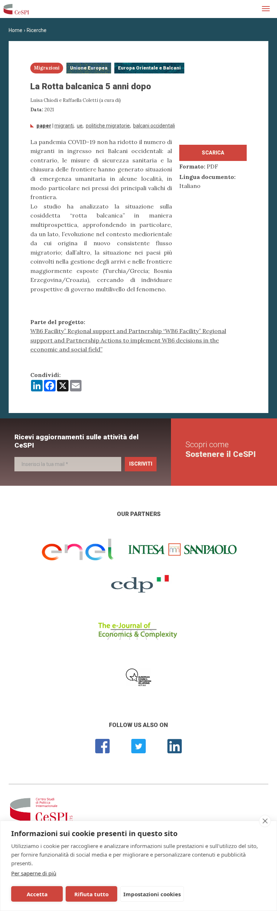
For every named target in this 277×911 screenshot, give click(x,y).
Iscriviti (140, 464)
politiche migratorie (108, 126)
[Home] (16, 9)
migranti (64, 126)
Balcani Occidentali (154, 126)
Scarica (213, 153)
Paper (43, 126)
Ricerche (37, 30)
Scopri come (220, 449)
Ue (80, 126)
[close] (265, 821)
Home (15, 30)
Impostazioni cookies (152, 894)
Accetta (37, 894)
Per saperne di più (33, 873)
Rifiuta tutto (91, 894)
